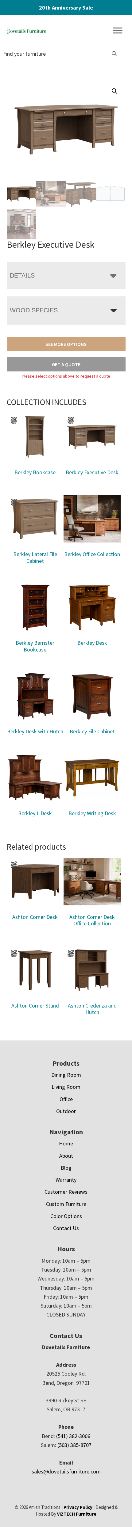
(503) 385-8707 (74, 1445)
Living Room (66, 1086)
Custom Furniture (66, 1204)
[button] (114, 91)
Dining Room (66, 1074)
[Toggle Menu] (117, 31)
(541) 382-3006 (73, 1436)
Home (66, 1143)
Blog (66, 1167)
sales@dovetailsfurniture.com (66, 1471)
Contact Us (66, 1228)
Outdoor (66, 1111)
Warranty (66, 1179)
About (66, 1155)
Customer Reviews (66, 1191)
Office (66, 1099)
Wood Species (34, 310)
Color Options (66, 1216)
